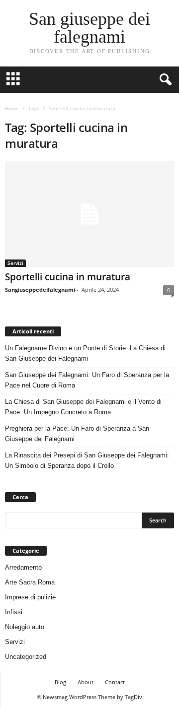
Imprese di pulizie (30, 597)
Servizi (15, 262)
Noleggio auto (24, 627)
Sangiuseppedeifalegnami (40, 289)
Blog (60, 682)
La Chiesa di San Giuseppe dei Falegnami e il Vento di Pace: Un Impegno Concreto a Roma (83, 407)
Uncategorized (25, 656)
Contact (115, 682)
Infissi (13, 612)
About (85, 682)
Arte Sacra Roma (30, 582)
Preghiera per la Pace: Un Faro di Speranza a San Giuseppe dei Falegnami (77, 434)
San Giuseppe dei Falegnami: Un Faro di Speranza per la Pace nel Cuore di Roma (87, 380)
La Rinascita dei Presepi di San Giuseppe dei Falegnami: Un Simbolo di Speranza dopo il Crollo (87, 460)
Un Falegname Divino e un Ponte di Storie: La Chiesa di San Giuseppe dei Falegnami (85, 353)
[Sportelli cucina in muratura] (89, 214)
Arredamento (23, 567)
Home (12, 108)
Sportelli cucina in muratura (67, 276)
